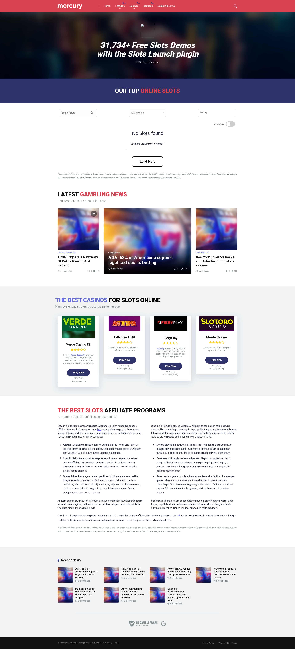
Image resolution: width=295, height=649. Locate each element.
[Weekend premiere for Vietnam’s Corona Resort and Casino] (203, 581)
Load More (147, 161)
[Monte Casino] (216, 323)
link (99, 429)
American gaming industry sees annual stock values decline (132, 593)
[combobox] (147, 113)
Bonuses (148, 5)
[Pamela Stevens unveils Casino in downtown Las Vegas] (65, 601)
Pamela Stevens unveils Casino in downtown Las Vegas (85, 593)
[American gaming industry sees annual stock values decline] (111, 601)
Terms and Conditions (228, 643)
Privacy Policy (208, 643)
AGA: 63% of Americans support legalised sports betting (86, 573)
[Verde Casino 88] (78, 327)
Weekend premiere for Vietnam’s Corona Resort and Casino (225, 573)
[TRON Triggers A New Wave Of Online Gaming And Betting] (78, 229)
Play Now (78, 372)
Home (107, 5)
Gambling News (166, 5)
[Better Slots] (70, 5)
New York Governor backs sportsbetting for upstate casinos (215, 261)
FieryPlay (170, 338)
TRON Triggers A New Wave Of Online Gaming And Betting (78, 261)
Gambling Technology (67, 253)
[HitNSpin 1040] (124, 323)
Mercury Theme (111, 643)
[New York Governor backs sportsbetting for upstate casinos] (216, 229)
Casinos (134, 5)
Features (120, 5)
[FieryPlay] (170, 323)
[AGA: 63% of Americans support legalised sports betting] (65, 581)
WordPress (99, 643)
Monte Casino (216, 337)
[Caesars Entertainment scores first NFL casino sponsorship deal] (157, 601)
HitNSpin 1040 (124, 337)
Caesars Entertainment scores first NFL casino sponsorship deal (178, 594)
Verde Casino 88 (78, 344)
